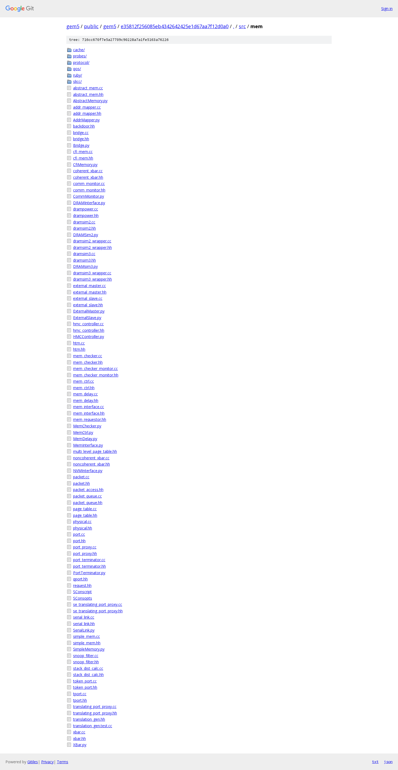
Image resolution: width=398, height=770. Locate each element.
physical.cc (82, 521)
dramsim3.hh (84, 260)
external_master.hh (89, 292)
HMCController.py (88, 336)
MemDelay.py (85, 438)
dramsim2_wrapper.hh (92, 247)
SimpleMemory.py (89, 649)
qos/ (77, 68)
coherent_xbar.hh (88, 177)
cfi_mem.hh (83, 158)
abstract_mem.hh (88, 94)
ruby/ (77, 75)
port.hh (79, 540)
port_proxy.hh (85, 553)
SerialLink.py (83, 630)
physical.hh (82, 528)
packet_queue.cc (87, 496)
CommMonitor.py (88, 196)
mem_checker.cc (87, 355)
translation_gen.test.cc (92, 725)
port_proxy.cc (84, 547)
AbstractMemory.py (90, 100)
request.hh (82, 585)
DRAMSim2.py (85, 234)
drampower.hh (86, 215)
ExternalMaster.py (89, 311)
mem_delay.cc (85, 394)
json (388, 761)
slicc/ (77, 81)
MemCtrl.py (83, 432)
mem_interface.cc (88, 406)
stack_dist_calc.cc (88, 668)
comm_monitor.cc (89, 183)
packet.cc (81, 476)
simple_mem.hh (86, 642)
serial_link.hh (84, 623)
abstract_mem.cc (88, 87)
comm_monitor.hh (89, 190)
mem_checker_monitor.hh (95, 375)
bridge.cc (81, 132)
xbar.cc (79, 732)
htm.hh (79, 349)
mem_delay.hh (85, 400)
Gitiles (32, 761)
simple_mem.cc (86, 636)
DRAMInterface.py (89, 202)
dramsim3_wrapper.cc (92, 272)
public (91, 26)
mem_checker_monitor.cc (95, 368)
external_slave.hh (88, 304)
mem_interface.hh (89, 413)
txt (375, 761)
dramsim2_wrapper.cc (92, 240)
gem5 (72, 26)
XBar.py (79, 744)
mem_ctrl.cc (83, 381)
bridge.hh (81, 138)
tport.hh (80, 700)
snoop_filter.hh (86, 661)
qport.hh (80, 578)
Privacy (47, 761)
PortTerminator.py (89, 572)
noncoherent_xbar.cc (91, 457)
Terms (62, 761)
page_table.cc (85, 508)
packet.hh (81, 483)
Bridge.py (81, 145)
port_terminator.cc (89, 559)
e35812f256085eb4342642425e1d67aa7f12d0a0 (175, 26)
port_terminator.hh (89, 566)
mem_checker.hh (88, 362)
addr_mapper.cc (87, 107)
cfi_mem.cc (83, 151)
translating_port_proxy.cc (94, 706)
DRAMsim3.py (85, 266)
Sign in (387, 8)
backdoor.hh (84, 126)
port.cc (79, 534)
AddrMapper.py (86, 119)
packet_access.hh (88, 489)
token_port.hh (85, 687)
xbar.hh (79, 738)
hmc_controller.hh (88, 330)
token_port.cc (85, 681)
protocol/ (81, 62)
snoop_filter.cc (85, 655)
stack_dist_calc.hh (88, 674)
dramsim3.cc (84, 253)
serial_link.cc (83, 617)
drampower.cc (85, 209)
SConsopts (82, 598)
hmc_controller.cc (88, 323)
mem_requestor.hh (89, 419)
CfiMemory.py (85, 164)
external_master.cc (89, 285)
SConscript (82, 591)
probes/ (80, 56)
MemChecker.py (87, 425)
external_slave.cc (87, 298)
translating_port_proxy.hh (95, 713)
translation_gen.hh (89, 719)
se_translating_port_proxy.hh (98, 610)
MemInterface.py (88, 445)
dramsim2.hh (84, 228)
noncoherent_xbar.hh (91, 464)
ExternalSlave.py (87, 317)
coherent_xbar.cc (88, 170)
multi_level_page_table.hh (95, 451)
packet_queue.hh (87, 502)
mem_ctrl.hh (83, 387)
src (242, 26)
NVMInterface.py (87, 470)
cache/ (79, 49)
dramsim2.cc (84, 222)
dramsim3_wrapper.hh (92, 279)
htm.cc (79, 343)
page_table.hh (85, 515)
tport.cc (79, 693)
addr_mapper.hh (87, 113)
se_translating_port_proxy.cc (97, 604)
